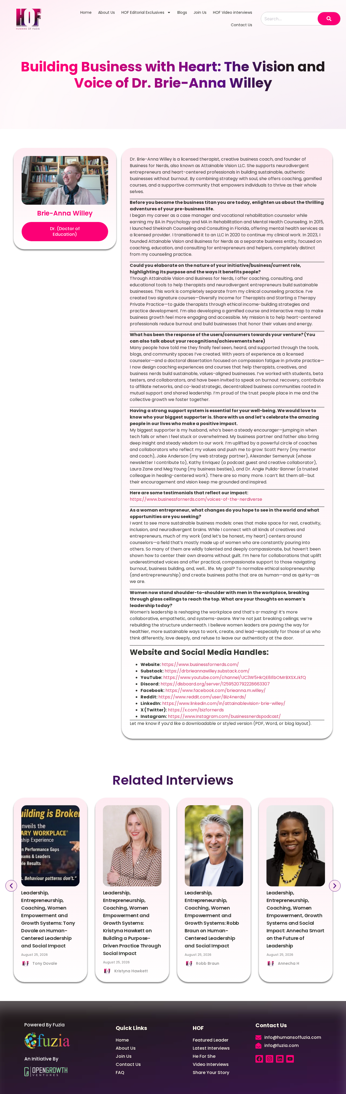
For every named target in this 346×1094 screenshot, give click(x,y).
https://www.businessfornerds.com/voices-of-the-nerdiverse (196, 499)
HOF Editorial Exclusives (142, 12)
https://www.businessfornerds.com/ (200, 664)
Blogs (182, 12)
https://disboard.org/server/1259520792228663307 (214, 684)
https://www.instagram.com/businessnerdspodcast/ (224, 716)
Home (86, 12)
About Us (106, 12)
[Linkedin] (280, 1059)
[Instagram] (269, 1059)
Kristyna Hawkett (131, 971)
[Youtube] (290, 1059)
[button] (65, 231)
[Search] (329, 18)
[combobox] (289, 18)
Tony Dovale (44, 963)
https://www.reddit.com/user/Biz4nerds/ (201, 697)
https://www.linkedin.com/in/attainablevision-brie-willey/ (223, 703)
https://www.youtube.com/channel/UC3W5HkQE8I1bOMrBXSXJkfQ (234, 677)
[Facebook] (259, 1059)
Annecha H (288, 963)
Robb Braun (207, 963)
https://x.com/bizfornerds (195, 710)
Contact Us (241, 25)
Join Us (200, 12)
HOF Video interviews (232, 12)
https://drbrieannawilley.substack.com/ (207, 671)
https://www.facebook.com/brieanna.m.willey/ (215, 690)
